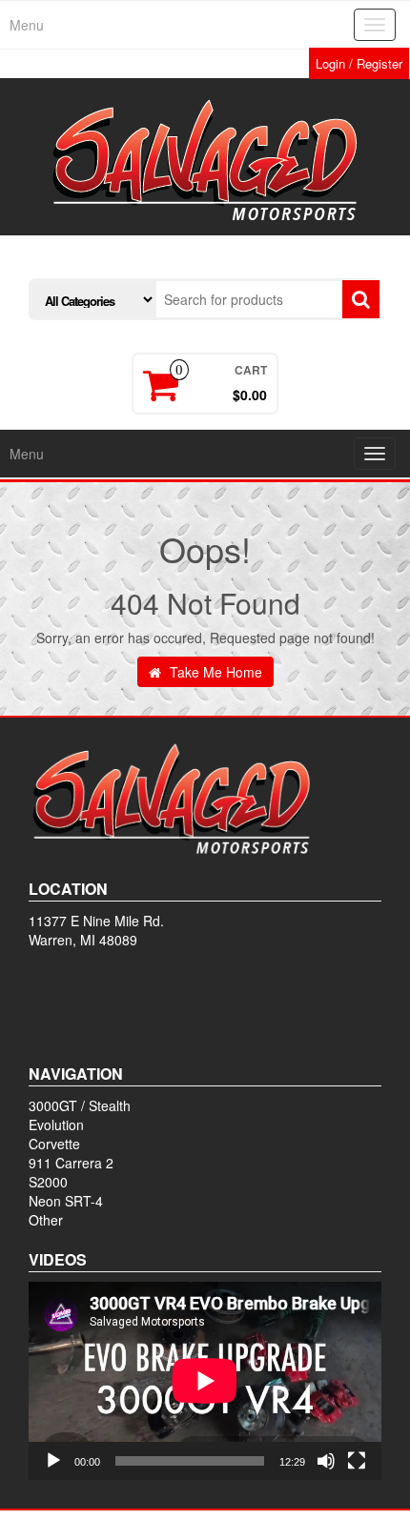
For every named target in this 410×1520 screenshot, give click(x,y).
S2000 (48, 1181)
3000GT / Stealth (80, 1105)
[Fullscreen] (356, 1460)
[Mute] (326, 1460)
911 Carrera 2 (71, 1162)
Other (46, 1219)
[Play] (53, 1460)
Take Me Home (214, 671)
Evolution (56, 1124)
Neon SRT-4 (66, 1200)
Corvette (54, 1143)
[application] (205, 1381)
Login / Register (359, 63)
